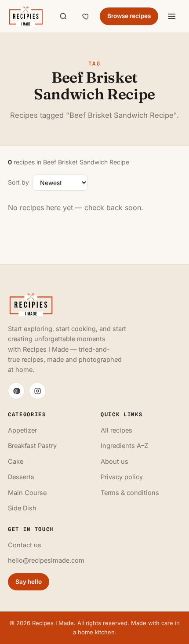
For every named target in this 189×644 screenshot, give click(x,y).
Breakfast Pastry (32, 445)
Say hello (28, 581)
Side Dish (22, 508)
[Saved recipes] (86, 16)
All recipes (116, 430)
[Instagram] (37, 390)
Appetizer (22, 430)
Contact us (24, 545)
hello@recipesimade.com (46, 560)
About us (114, 461)
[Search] (63, 16)
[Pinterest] (16, 390)
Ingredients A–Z (124, 445)
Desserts (21, 476)
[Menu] (172, 16)
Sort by (18, 182)
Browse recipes (129, 15)
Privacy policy (122, 476)
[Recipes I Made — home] (26, 16)
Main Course (27, 492)
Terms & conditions (130, 492)
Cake (15, 461)
